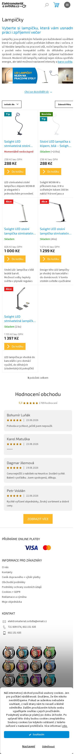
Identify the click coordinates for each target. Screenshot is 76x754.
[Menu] (67, 5)
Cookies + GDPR (11, 592)
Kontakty (7, 572)
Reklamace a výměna (14, 597)
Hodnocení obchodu (38, 394)
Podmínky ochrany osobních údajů (22, 587)
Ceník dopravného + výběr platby (21, 577)
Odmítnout (48, 746)
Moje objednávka (12, 602)
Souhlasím (38, 734)
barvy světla (65, 62)
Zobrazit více (38, 519)
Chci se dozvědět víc (37, 92)
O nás (5, 567)
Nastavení (28, 746)
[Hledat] (47, 5)
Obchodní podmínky (13, 582)
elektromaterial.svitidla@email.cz (27, 621)
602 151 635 (14, 633)
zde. (65, 726)
